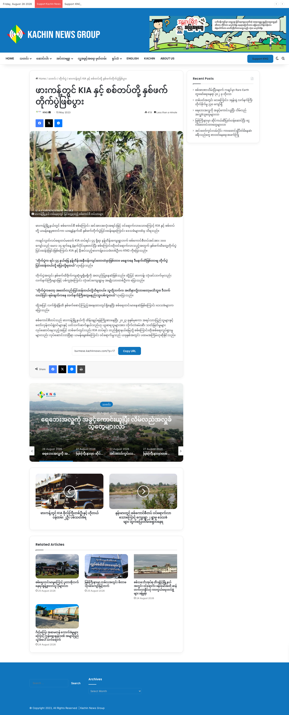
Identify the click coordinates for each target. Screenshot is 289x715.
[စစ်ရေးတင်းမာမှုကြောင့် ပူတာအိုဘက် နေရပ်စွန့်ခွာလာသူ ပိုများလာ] (57, 566)
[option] (118, 422)
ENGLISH (133, 58)
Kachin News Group (92, 708)
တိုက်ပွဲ (62, 78)
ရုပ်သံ (115, 58)
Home (10, 58)
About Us (167, 58)
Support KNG (72, 3)
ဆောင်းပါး (42, 58)
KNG (45, 112)
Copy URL (129, 351)
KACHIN (149, 58)
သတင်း (24, 58)
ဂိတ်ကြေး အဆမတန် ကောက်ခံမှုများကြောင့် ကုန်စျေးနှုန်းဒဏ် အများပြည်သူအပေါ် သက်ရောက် (57, 636)
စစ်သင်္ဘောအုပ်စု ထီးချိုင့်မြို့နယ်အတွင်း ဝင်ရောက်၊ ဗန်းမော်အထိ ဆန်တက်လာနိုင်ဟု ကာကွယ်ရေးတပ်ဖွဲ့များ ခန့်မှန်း (155, 587)
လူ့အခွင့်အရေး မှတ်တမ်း (92, 58)
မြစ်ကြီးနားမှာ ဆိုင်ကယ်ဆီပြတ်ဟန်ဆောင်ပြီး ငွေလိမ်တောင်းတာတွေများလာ (118, 423)
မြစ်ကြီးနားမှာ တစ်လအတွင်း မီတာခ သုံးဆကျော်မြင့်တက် (105, 584)
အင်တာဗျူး (63, 58)
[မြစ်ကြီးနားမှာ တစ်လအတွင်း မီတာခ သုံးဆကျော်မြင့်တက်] (106, 566)
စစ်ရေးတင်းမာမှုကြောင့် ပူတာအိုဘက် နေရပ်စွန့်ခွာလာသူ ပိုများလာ (57, 584)
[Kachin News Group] (144, 34)
